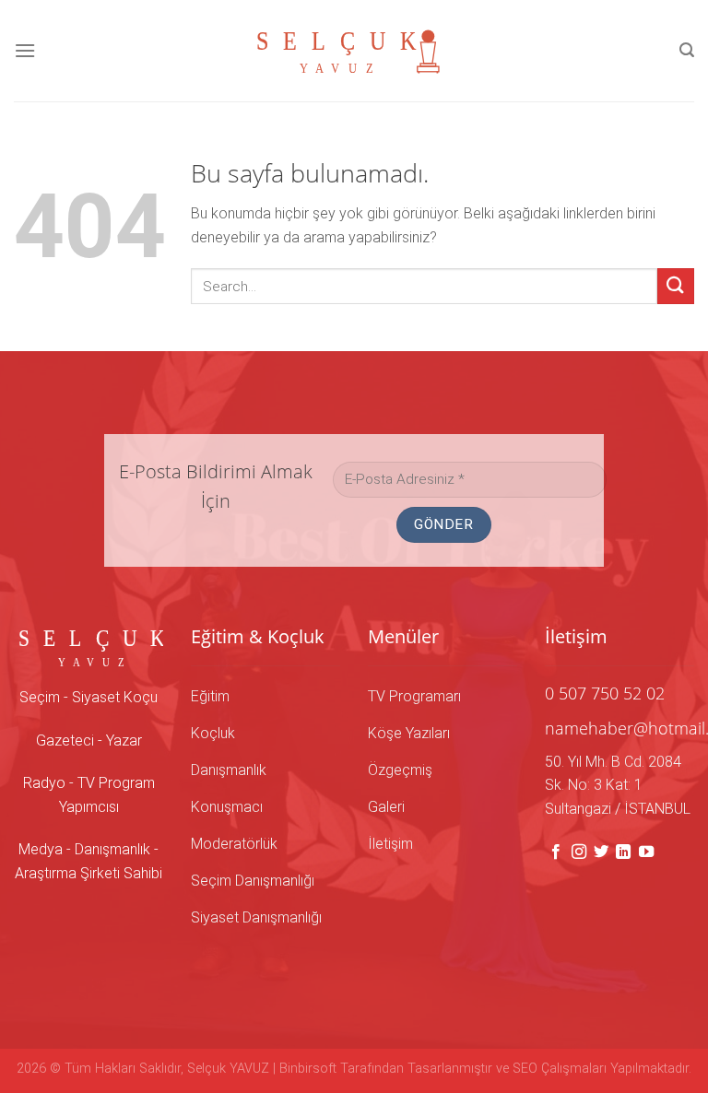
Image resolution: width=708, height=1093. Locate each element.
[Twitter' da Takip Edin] (601, 852)
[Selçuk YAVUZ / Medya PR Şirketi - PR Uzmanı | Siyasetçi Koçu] (354, 50)
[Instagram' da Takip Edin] (579, 852)
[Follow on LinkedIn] (623, 852)
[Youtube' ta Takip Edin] (646, 852)
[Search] (686, 50)
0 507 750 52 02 (605, 693)
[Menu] (25, 50)
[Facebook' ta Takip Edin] (556, 852)
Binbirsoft (307, 1068)
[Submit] (675, 286)
